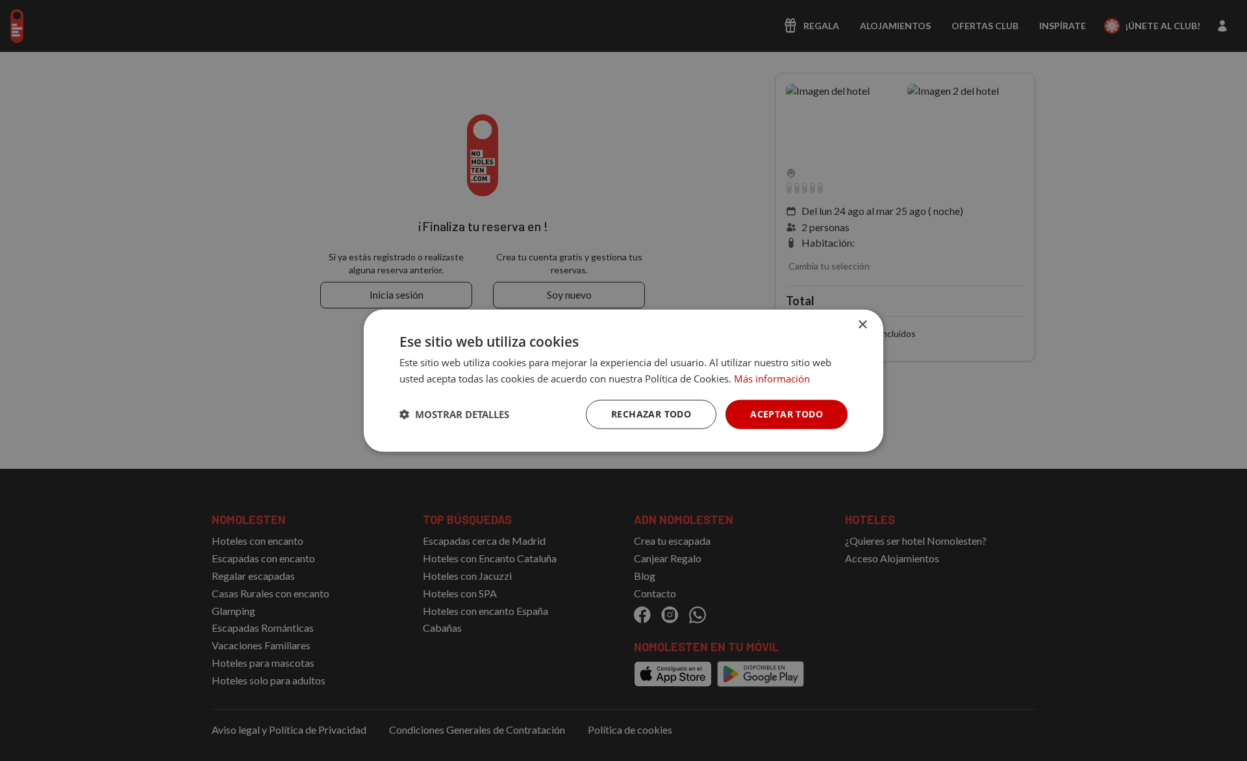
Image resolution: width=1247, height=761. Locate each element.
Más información (772, 378)
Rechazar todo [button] (651, 414)
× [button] (862, 325)
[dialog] (623, 381)
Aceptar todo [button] (786, 414)
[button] (454, 414)
